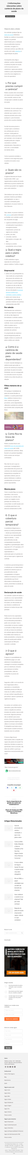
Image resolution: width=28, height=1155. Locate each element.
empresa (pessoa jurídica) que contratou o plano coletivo (14, 292)
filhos (5, 398)
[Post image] (8, 828)
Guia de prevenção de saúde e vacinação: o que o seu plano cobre (18, 831)
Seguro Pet (6, 1108)
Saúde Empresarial (10, 16)
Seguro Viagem (7, 1105)
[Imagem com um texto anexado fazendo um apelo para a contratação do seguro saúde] (16, 976)
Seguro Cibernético (8, 1128)
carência (8, 215)
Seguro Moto (7, 1093)
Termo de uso (14, 1148)
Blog (5, 1077)
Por (13, 779)
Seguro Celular (7, 1099)
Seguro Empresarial (8, 1121)
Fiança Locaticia (8, 1137)
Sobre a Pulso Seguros (9, 1074)
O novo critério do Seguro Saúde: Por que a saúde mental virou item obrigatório (18, 868)
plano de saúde (8, 35)
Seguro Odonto (8, 1112)
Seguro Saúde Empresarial (10, 1124)
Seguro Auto (7, 1090)
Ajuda (5, 1083)
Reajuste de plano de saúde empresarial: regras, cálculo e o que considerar (18, 914)
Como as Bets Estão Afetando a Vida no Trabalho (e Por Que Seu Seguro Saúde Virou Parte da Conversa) (18, 850)
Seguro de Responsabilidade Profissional (13, 1131)
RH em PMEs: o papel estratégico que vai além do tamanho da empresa (18, 884)
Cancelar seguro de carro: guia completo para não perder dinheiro (15, 997)
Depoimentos (7, 1080)
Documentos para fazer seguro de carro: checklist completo (16, 991)
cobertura (18, 51)
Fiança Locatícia (8, 1115)
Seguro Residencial (8, 1102)
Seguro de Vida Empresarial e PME (12, 1134)
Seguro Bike (7, 1096)
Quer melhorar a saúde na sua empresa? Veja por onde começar (18, 899)
